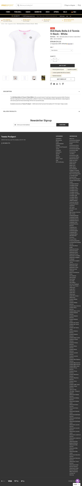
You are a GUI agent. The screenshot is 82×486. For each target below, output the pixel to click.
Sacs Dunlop (73, 277)
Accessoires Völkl (74, 155)
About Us (72, 138)
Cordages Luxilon (74, 188)
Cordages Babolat (74, 183)
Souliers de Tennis (74, 322)
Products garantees (75, 240)
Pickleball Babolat (74, 215)
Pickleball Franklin (74, 217)
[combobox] (76, 484)
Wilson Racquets (74, 471)
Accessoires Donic (74, 145)
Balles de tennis (73, 160)
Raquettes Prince (74, 254)
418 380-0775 (16, 16)
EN (67, 16)
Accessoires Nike (74, 150)
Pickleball (17, 12)
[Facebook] (51, 84)
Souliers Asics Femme (75, 306)
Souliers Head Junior (75, 337)
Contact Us (72, 473)
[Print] (57, 84)
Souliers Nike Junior (74, 366)
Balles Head (72, 163)
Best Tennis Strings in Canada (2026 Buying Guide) (75, 180)
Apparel (56, 12)
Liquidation (58, 138)
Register (73, 5)
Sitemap (72, 475)
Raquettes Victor (74, 264)
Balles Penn (72, 165)
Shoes (48, 12)
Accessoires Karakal (75, 148)
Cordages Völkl (73, 195)
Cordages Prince (74, 190)
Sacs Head (72, 279)
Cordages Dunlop (74, 185)
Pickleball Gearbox (74, 220)
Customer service (74, 202)
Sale (57, 160)
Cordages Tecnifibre (75, 193)
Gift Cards (62, 16)
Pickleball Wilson (74, 234)
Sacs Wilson (73, 282)
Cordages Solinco (74, 192)
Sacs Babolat (73, 275)
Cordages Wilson (74, 197)
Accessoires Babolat (75, 140)
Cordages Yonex (74, 198)
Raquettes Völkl (73, 265)
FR (70, 16)
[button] (65, 44)
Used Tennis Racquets (61, 147)
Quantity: (53, 56)
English (75, 484)
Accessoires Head (74, 147)
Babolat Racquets (74, 158)
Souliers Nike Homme (75, 364)
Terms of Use (73, 389)
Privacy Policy (73, 239)
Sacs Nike (72, 280)
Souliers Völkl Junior (75, 384)
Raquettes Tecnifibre (75, 255)
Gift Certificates (60, 162)
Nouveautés (59, 140)
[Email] (54, 84)
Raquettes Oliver (74, 252)
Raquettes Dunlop (74, 249)
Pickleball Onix (73, 227)
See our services (67, 21)
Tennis (8, 12)
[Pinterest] (63, 84)
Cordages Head (73, 187)
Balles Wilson (73, 167)
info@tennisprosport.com (29, 16)
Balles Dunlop (73, 162)
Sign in (67, 5)
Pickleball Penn (73, 229)
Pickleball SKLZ (73, 232)
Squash (28, 12)
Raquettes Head (74, 250)
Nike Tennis (72, 214)
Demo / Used (59, 158)
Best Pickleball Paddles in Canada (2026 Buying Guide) (75, 170)
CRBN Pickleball (73, 200)
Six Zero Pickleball (74, 284)
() (80, 5)
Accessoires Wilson (74, 157)
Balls (65, 12)
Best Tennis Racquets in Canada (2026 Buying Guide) (75, 175)
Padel (57, 142)
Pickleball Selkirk (74, 230)
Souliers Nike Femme (75, 362)
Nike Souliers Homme (75, 212)
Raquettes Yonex (74, 267)
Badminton (38, 12)
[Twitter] (60, 84)
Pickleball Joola (73, 222)
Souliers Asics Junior (75, 311)
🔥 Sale (73, 12)
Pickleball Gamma (74, 219)
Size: (51, 47)
